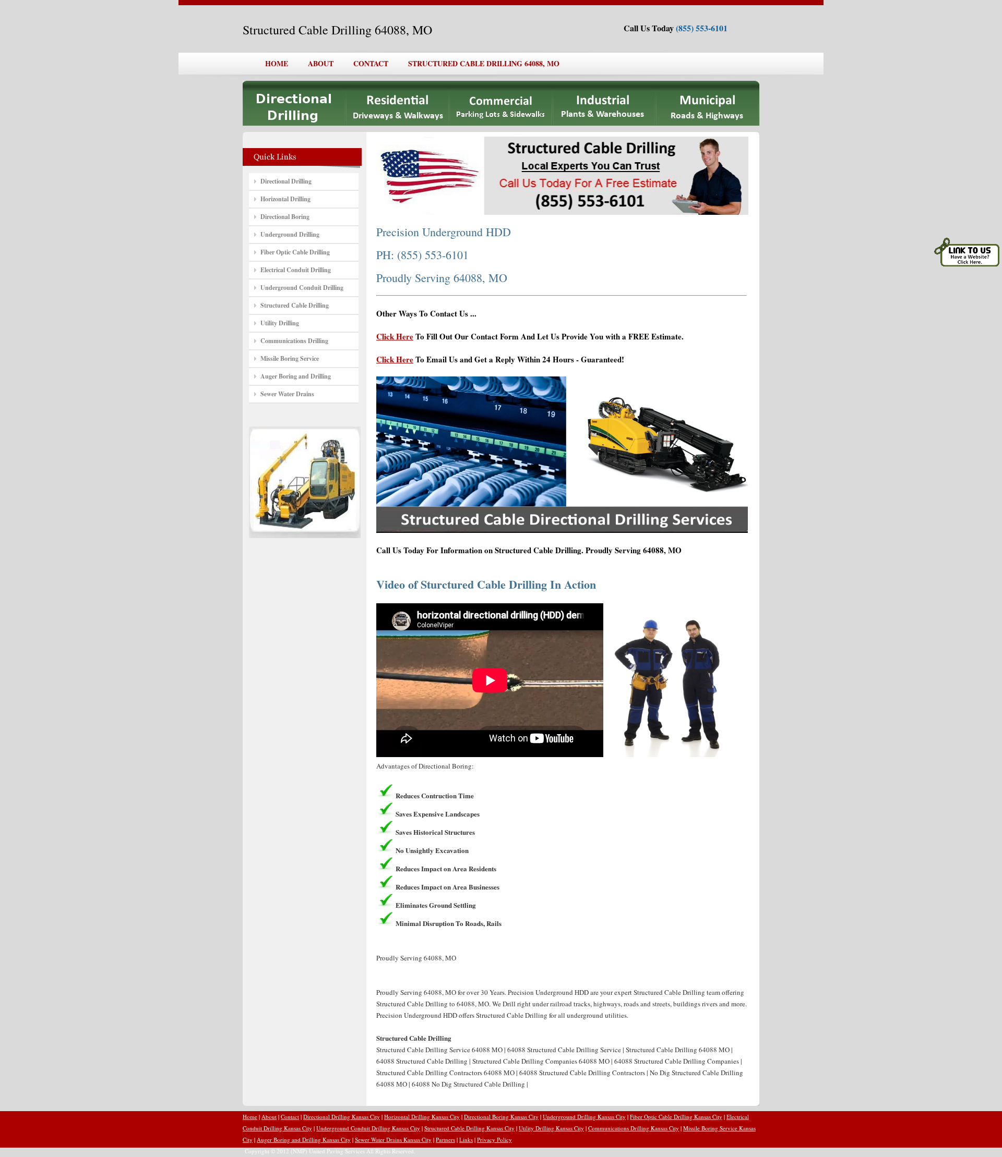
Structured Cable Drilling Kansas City (469, 1128)
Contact (290, 1117)
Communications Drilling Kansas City (633, 1128)
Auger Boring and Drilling (295, 376)
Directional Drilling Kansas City (341, 1117)
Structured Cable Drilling (294, 305)
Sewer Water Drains (287, 393)
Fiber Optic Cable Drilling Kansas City (676, 1117)
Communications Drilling (294, 340)
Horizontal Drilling (285, 198)
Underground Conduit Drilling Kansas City (368, 1128)
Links (466, 1139)
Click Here (394, 336)
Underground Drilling (289, 234)
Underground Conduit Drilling (301, 287)
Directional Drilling (286, 181)
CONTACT (370, 63)
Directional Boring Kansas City (501, 1117)
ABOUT (320, 63)
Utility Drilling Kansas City (551, 1128)
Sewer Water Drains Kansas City (393, 1139)
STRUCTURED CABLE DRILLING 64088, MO (483, 63)
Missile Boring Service (289, 358)
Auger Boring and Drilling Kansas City (304, 1139)
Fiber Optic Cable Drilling (295, 252)
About (269, 1117)
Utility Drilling (279, 323)
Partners (445, 1139)
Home (250, 1117)
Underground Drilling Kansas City (584, 1117)
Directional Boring (284, 216)
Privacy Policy (494, 1139)
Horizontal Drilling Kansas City (422, 1117)
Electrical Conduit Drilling (295, 269)
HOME (276, 63)
